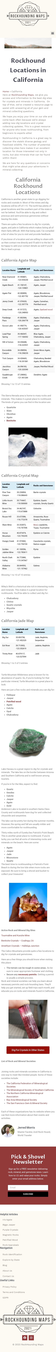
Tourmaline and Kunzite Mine (15, 935)
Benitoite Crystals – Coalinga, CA (17, 940)
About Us (7, 1270)
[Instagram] (31, 1337)
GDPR (5, 1297)
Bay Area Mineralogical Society (22, 1100)
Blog (5, 1265)
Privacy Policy (9, 1287)
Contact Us (8, 1276)
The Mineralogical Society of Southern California (30, 1090)
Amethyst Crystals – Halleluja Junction (20, 946)
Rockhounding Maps (22, 95)
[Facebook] (24, 1337)
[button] (52, 33)
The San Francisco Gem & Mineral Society (27, 1103)
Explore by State (11, 1260)
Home (6, 91)
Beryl (35, 525)
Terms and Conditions (14, 1292)
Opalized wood (46, 309)
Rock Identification (12, 1254)
